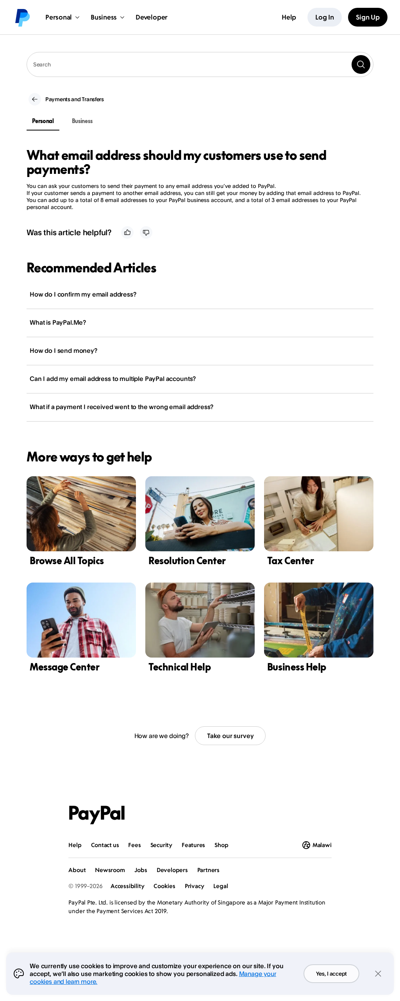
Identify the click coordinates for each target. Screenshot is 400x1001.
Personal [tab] (43, 121)
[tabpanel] (195, 179)
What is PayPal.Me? (58, 322)
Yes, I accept (331, 973)
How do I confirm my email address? (83, 294)
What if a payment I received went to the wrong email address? (121, 407)
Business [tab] (82, 121)
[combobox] (200, 64)
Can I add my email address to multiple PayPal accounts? (113, 379)
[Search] (361, 64)
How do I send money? (63, 350)
